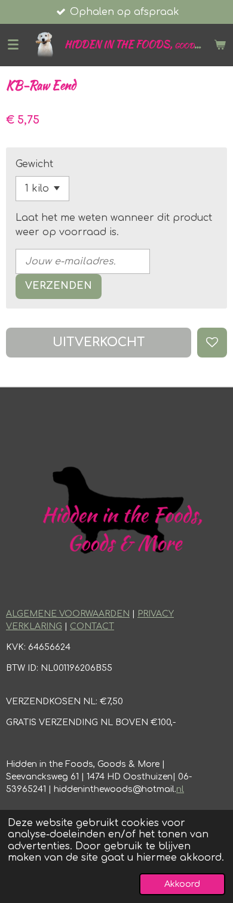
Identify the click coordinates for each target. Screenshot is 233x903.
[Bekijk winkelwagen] (220, 45)
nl (180, 789)
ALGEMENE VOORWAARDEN (68, 613)
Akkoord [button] (182, 884)
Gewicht (34, 164)
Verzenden (58, 286)
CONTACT (92, 626)
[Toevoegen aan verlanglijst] (212, 342)
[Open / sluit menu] (13, 45)
